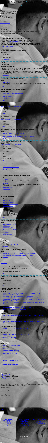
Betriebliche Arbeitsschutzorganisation (11, 350)
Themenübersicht (6, 98)
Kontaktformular (39, 421)
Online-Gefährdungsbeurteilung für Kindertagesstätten (14, 133)
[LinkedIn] (2, 407)
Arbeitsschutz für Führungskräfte (24, 425)
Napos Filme (6, 75)
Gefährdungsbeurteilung (8, 422)
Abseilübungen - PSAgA (24, 424)
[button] (24, 19)
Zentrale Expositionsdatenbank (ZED (10, 204)
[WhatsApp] (2, 412)
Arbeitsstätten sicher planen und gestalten (11, 167)
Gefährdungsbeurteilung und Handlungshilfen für (11, 106)
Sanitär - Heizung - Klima (8, 227)
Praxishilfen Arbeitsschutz (8, 187)
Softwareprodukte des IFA (8, 206)
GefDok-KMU (5, 179)
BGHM (4, 237)
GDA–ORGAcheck (6, 82)
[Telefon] (2, 414)
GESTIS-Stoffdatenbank (8, 200)
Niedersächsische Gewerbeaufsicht (10, 364)
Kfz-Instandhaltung (6, 226)
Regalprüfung (24, 422)
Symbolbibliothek (6, 189)
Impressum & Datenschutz (5, 23)
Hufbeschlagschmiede (7, 230)
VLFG (5, 160)
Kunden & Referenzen (39, 422)
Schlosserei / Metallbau (7, 234)
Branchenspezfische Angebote (9, 190)
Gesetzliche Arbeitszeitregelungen (10, 353)
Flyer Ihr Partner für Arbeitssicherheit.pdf (6, 375)
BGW (4, 138)
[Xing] (2, 409)
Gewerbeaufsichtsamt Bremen (9, 337)
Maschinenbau (6, 232)
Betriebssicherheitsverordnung (24, 426)
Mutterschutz (5, 355)
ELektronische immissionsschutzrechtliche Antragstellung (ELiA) (16, 334)
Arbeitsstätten (5, 95)
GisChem (5, 285)
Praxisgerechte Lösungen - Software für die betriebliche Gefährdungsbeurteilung (19, 253)
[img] (24, 3)
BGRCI (4, 193)
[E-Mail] (2, 405)
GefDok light (5, 183)
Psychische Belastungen (8, 96)
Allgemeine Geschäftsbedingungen (39, 423)
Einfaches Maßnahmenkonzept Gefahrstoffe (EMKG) (13, 93)
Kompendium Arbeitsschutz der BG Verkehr (12, 244)
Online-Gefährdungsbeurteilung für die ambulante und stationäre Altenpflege (19, 136)
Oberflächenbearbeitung (8, 235)
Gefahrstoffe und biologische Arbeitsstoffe (11, 345)
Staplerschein (24, 427)
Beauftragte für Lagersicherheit (24, 423)
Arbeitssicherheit (8, 419)
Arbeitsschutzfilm (6, 59)
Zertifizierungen (8, 425)
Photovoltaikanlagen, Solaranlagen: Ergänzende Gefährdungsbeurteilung (18, 255)
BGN (4, 273)
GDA (4, 86)
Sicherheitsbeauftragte (24, 421)
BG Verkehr (5, 246)
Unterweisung (8, 423)
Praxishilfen (8, 426)
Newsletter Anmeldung (39, 424)
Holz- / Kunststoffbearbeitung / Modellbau (11, 229)
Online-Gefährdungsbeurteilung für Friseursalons (13, 134)
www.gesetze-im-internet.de (15, 41)
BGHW (4, 113)
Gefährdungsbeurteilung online (9, 224)
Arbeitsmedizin (6, 346)
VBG (4, 172)
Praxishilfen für (4, 263)
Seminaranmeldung (24, 420)
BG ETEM (5, 257)
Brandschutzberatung (8, 424)
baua (4, 100)
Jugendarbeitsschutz (7, 358)
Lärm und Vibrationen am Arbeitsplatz (10, 360)
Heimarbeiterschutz (7, 357)
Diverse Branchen (6, 169)
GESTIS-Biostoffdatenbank (8, 202)
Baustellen (5, 351)
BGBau (4, 126)
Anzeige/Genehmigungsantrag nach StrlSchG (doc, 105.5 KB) (15, 328)
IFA (4, 217)
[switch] (0, 14)
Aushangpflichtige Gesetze (9, 46)
